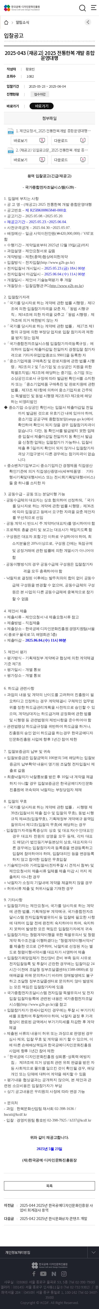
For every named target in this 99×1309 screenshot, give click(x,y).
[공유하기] (87, 22)
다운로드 (61, 140)
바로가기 (42, 106)
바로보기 (20, 140)
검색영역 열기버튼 (82, 7)
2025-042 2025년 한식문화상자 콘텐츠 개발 (53, 1218)
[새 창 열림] (33, 1274)
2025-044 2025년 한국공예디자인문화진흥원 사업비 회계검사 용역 (56, 1208)
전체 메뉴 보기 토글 (95, 7)
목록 (49, 1185)
